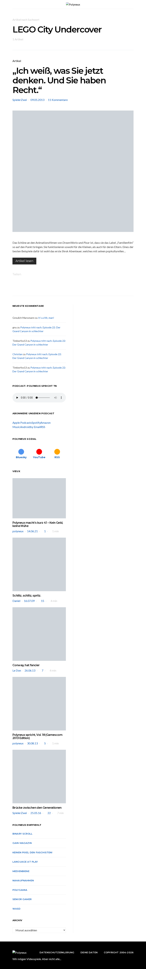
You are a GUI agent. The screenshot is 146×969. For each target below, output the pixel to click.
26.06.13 (30, 670)
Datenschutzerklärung (57, 952)
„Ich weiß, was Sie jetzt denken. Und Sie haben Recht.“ (59, 80)
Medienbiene (20, 871)
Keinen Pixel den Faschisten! (32, 852)
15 (42, 600)
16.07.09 (29, 600)
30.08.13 (32, 743)
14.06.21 (32, 531)
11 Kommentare (58, 99)
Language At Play (25, 861)
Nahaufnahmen (23, 880)
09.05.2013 (37, 99)
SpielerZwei (19, 99)
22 (49, 813)
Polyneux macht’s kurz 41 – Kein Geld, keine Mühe (37, 524)
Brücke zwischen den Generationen (37, 807)
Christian (17, 354)
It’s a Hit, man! (46, 317)
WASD (16, 908)
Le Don (16, 670)
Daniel (16, 600)
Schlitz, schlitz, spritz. (26, 595)
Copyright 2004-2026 (119, 952)
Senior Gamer (22, 899)
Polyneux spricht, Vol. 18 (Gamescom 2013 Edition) (37, 736)
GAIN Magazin (22, 843)
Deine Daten (89, 952)
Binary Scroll (22, 833)
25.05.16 (35, 813)
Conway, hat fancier (26, 665)
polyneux (18, 531)
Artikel (16, 60)
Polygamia (19, 889)
